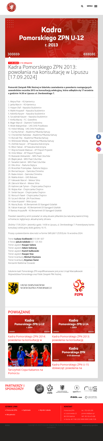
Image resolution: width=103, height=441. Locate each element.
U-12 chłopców (25, 63)
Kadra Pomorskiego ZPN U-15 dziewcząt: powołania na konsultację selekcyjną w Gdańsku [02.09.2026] (73, 370)
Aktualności (10, 414)
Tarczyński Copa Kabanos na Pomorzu (25, 371)
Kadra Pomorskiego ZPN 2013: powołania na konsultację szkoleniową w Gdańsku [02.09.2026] (71, 342)
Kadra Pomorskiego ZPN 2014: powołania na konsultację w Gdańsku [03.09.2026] (27, 340)
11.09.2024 (13, 63)
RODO (7, 425)
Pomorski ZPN (11, 410)
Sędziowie (27, 410)
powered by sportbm (90, 425)
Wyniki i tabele (45, 410)
